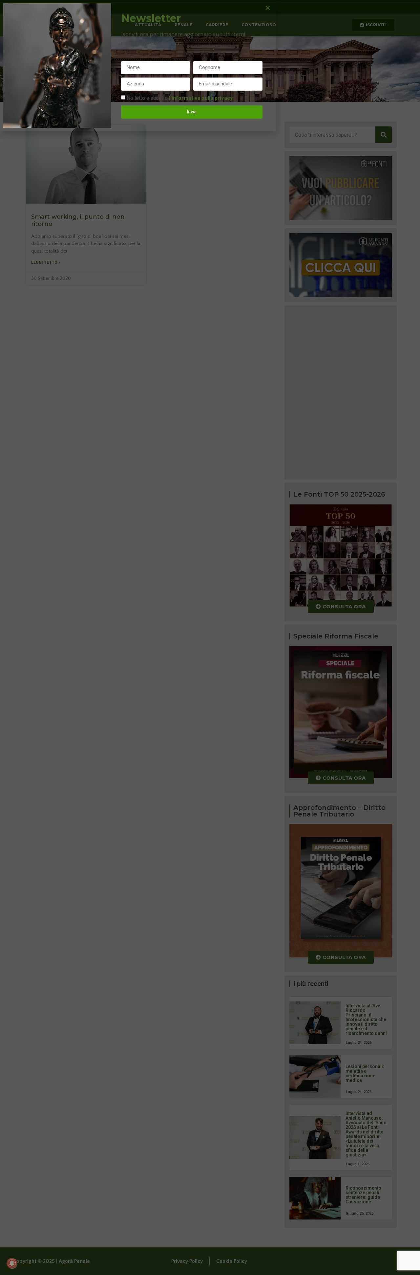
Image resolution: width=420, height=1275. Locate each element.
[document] (210, 637)
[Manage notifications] (12, 1263)
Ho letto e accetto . (180, 98)
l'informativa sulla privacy (201, 98)
